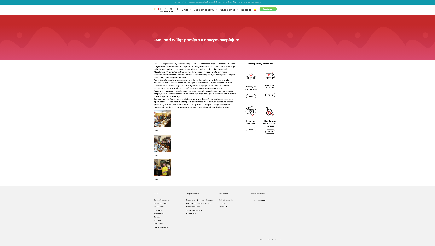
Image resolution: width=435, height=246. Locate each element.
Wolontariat (223, 207)
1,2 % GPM (222, 203)
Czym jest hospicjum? (161, 200)
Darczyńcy (157, 217)
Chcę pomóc (227, 9)
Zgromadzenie (159, 214)
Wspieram (268, 9)
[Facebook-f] (254, 201)
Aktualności (158, 220)
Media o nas (158, 224)
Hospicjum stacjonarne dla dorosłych (199, 200)
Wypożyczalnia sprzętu (194, 210)
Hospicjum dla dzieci (193, 207)
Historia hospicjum (160, 203)
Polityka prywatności (161, 227)
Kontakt (246, 9)
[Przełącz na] (254, 10)
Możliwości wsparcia (226, 200)
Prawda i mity (158, 207)
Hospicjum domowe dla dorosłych (198, 203)
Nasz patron (158, 210)
